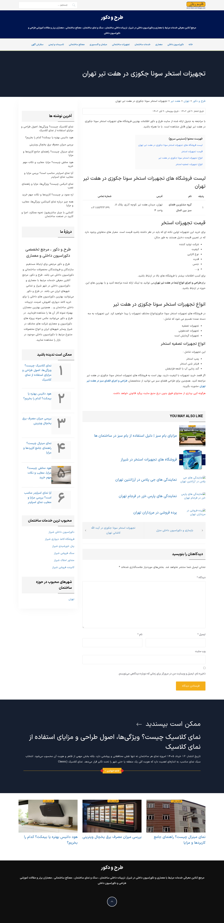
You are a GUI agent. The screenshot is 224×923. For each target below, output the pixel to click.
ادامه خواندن (113, 771)
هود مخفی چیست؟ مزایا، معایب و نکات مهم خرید (48, 164)
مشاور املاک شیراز (64, 560)
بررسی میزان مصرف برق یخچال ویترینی (51, 145)
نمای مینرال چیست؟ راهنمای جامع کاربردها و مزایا (48, 153)
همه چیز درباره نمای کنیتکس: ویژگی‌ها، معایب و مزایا (47, 204)
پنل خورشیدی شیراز (63, 546)
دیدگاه (201, 578)
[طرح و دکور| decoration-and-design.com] (195, 5)
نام (139, 635)
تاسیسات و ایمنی (56, 44)
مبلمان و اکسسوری (98, 44)
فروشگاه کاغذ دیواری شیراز (59, 539)
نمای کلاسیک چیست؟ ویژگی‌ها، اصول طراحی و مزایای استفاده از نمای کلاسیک (47, 128)
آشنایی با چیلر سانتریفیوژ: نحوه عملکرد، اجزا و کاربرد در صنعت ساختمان (47, 214)
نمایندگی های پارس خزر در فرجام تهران (148, 496)
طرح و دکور (112, 17)
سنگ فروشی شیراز (64, 553)
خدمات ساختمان (142, 44)
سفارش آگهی (37, 44)
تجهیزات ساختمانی (121, 44)
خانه (191, 44)
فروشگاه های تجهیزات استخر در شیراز (149, 459)
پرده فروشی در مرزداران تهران (155, 512)
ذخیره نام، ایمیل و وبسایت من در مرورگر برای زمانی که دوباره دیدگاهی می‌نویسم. (161, 674)
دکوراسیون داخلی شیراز (61, 532)
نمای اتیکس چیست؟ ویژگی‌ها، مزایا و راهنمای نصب (47, 186)
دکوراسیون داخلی (175, 44)
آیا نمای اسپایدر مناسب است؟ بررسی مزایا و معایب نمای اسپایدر (48, 175)
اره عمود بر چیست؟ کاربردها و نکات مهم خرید (47, 195)
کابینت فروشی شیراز (63, 567)
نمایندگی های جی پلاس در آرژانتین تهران (146, 480)
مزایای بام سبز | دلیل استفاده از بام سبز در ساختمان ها (135, 436)
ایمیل (201, 635)
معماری (159, 44)
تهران (71, 599)
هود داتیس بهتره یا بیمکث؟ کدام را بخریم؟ (49, 138)
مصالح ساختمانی (77, 44)
